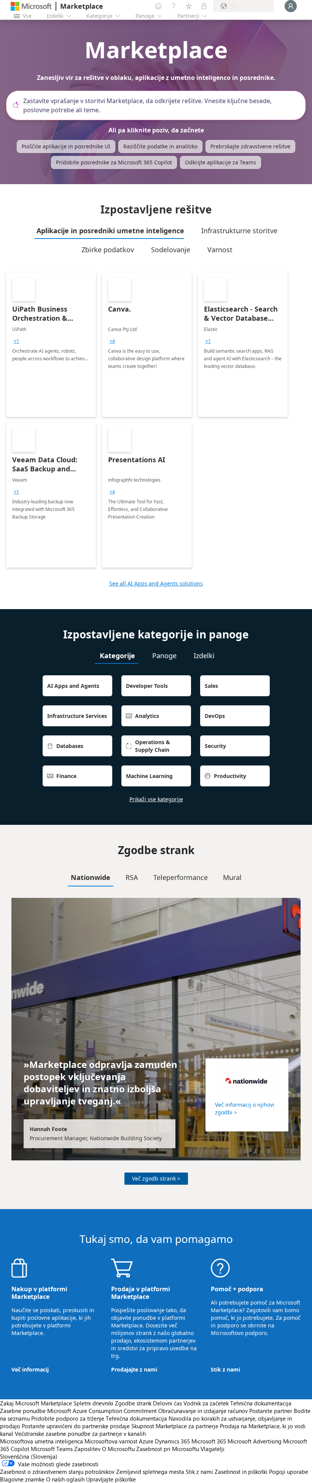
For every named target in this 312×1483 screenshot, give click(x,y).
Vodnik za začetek (206, 1403)
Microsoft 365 (208, 1441)
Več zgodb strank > (156, 1178)
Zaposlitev (87, 1449)
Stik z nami (225, 1369)
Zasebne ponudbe (23, 1411)
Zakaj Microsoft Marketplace (36, 1403)
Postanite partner (270, 1411)
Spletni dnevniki (93, 1403)
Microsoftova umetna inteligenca (41, 1441)
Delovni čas (167, 1403)
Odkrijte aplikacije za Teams (220, 162)
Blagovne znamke (22, 1479)
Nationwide (90, 877)
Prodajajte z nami (134, 1369)
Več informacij (30, 1369)
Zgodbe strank (133, 1403)
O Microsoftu (118, 1449)
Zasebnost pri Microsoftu (167, 1449)
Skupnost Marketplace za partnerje (174, 1426)
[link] (51, 344)
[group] (16, 341)
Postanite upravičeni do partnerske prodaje (76, 1426)
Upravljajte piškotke (111, 1479)
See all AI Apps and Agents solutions (156, 583)
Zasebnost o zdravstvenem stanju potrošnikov (57, 1471)
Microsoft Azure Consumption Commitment (102, 1411)
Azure (146, 1441)
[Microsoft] (31, 6)
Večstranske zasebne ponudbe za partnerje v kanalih (80, 1433)
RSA (132, 877)
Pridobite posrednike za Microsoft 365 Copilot (114, 162)
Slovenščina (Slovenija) (28, 1456)
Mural (232, 877)
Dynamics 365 (172, 1441)
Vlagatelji (212, 1449)
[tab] (109, 230)
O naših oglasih (65, 1479)
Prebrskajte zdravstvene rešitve (250, 146)
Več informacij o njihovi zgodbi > (244, 1108)
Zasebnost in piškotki (241, 1471)
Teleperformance (180, 877)
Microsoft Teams (52, 1449)
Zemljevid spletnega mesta (150, 1471)
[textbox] (159, 105)
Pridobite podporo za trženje (67, 1418)
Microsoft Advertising (255, 1441)
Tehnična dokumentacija (260, 1403)
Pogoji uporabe (288, 1471)
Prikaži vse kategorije (156, 799)
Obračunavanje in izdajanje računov (203, 1411)
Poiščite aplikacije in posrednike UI (66, 146)
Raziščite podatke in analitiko (160, 146)
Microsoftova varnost (110, 1441)
